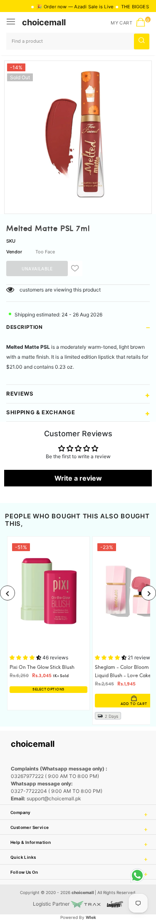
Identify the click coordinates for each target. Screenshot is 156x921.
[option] (78, 134)
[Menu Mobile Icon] (12, 22)
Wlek (91, 917)
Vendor (14, 252)
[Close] (123, 859)
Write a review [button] (78, 478)
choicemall (44, 22)
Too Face (45, 252)
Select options (48, 689)
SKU (10, 241)
